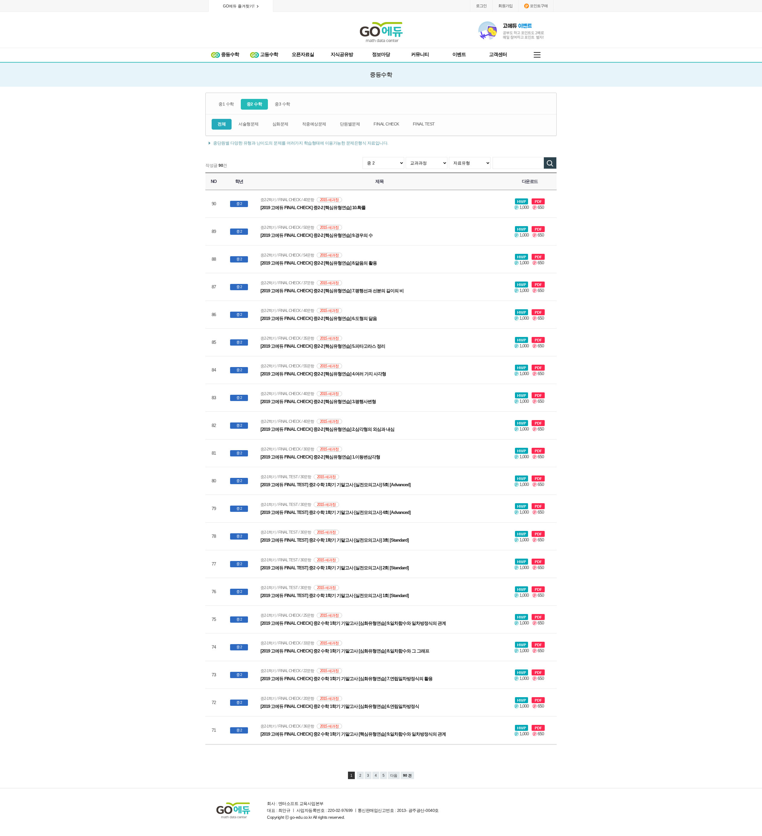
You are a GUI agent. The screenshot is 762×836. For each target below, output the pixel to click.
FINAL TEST (424, 124)
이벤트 (459, 54)
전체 (222, 124)
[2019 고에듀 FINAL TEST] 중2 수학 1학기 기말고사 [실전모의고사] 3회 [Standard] (334, 540)
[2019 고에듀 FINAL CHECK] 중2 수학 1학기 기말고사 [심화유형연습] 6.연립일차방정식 (339, 706)
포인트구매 (539, 6)
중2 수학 (254, 104)
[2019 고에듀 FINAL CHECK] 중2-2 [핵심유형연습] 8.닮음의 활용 (318, 262)
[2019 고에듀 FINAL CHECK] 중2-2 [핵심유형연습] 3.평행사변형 (318, 401)
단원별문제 (350, 124)
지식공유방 (342, 54)
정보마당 (381, 54)
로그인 (481, 6)
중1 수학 (226, 104)
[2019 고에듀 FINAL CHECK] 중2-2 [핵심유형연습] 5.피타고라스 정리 (322, 346)
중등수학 (229, 54)
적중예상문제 (314, 124)
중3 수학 (282, 104)
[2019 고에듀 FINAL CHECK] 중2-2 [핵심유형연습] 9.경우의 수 (316, 235)
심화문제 (280, 124)
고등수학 (268, 54)
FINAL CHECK (386, 124)
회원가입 (505, 6)
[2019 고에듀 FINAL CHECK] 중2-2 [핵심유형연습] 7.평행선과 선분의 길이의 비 (332, 290)
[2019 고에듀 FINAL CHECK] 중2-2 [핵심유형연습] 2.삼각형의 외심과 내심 (327, 429)
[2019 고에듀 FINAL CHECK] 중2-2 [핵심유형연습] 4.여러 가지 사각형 (323, 373)
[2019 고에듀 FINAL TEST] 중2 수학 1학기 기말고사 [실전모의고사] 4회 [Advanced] (335, 512)
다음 (393, 775)
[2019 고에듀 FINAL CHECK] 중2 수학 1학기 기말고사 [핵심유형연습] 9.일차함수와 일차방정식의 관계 (353, 733)
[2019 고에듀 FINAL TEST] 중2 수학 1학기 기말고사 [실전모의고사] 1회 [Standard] (334, 595)
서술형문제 (248, 124)
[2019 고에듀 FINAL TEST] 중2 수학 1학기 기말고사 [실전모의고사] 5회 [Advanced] (335, 484)
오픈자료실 (303, 54)
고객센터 (498, 54)
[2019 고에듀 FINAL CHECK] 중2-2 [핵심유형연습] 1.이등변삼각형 (320, 456)
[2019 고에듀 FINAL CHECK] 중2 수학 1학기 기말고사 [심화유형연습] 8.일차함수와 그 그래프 (344, 650)
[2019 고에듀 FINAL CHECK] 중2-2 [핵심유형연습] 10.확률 (313, 207)
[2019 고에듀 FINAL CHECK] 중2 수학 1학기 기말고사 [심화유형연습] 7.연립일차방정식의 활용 (346, 678)
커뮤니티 (420, 54)
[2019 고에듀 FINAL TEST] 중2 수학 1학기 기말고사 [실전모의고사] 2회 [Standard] (334, 567)
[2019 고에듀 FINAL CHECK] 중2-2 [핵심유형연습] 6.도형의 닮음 (318, 318)
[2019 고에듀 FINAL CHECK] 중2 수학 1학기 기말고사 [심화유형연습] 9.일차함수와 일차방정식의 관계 (353, 623)
